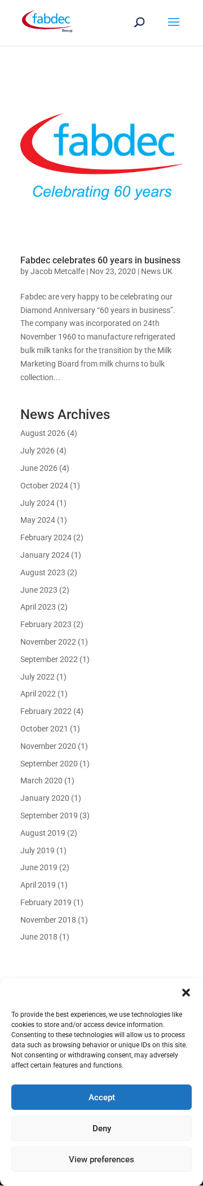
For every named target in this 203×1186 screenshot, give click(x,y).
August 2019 (42, 832)
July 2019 (37, 850)
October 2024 (44, 485)
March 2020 (41, 780)
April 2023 (38, 606)
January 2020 (44, 798)
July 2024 (37, 503)
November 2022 (48, 641)
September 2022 (49, 659)
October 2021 (44, 728)
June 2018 (39, 936)
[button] (186, 992)
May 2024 (37, 519)
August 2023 (42, 572)
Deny (101, 1128)
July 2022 (37, 676)
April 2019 (38, 884)
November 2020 (48, 746)
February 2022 (46, 711)
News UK (157, 271)
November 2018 (48, 919)
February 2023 (46, 624)
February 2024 (46, 537)
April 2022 (38, 693)
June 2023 (39, 589)
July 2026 (37, 450)
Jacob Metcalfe (57, 271)
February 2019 (46, 902)
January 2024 (44, 554)
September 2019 (49, 815)
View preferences (101, 1159)
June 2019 (39, 867)
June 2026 (39, 468)
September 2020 (49, 763)
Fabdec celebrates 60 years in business (100, 260)
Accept (102, 1097)
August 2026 (42, 433)
